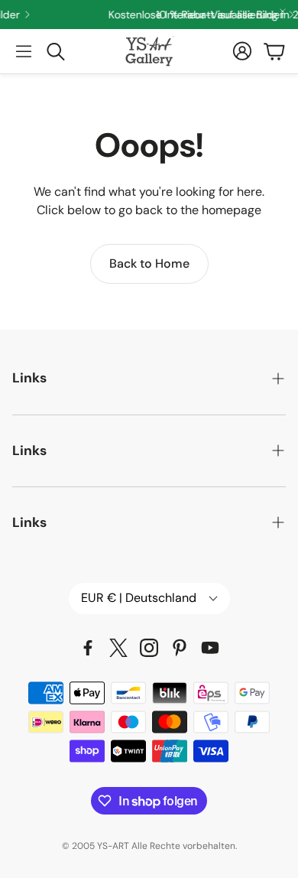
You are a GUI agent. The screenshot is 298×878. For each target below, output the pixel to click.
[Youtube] (210, 648)
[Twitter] (118, 648)
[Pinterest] (179, 648)
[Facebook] (88, 648)
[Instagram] (149, 648)
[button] (23, 51)
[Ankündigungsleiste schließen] (282, 11)
